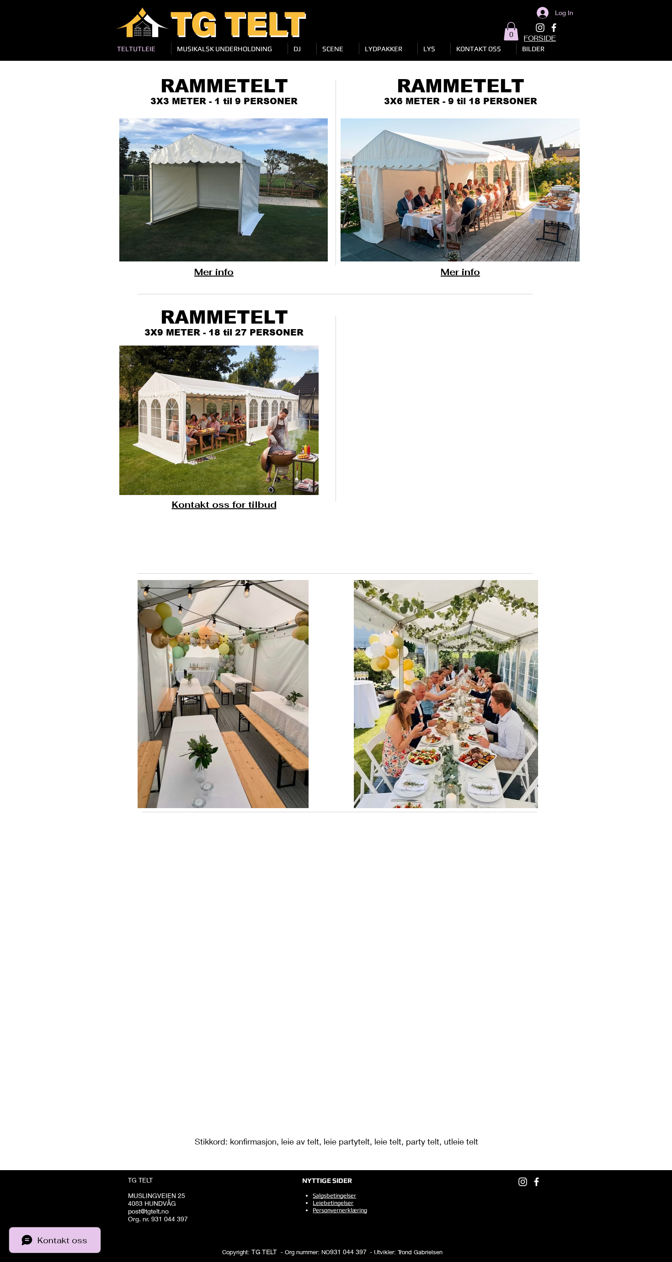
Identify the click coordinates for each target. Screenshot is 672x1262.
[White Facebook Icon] (554, 27)
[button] (511, 31)
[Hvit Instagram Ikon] (540, 27)
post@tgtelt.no (148, 1211)
